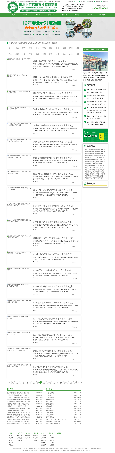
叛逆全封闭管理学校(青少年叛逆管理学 (25, 408)
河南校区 (11, 435)
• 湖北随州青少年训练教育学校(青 (94, 172)
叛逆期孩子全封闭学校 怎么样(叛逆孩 (25, 421)
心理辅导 (27, 435)
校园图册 (52, 445)
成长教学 (76, 15)
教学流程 (105, 1)
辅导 (35, 440)
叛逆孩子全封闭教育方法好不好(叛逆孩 (25, 423)
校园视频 (19, 438)
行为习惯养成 (63, 417)
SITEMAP (83, 1)
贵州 (44, 54)
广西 (10, 54)
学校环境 (11, 438)
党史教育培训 (63, 404)
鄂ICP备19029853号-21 (86, 450)
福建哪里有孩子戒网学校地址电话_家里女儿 (53, 93)
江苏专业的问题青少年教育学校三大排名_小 (53, 109)
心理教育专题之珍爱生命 (63, 423)
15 (61, 382)
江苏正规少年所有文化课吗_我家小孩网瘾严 (53, 77)
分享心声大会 (63, 401)
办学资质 (98, 1)
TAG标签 (73, 450)
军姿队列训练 (63, 415)
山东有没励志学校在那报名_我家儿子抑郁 (52, 270)
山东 (37, 48)
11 (47, 382)
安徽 (64, 48)
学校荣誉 (11, 440)
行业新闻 (19, 440)
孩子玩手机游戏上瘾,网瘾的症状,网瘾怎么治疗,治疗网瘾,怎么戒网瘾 (30, 43)
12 (51, 382)
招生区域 (54, 43)
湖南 (77, 48)
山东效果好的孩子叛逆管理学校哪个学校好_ (53, 367)
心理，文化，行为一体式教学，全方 (63, 419)
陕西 (64, 54)
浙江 (57, 48)
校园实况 (11, 445)
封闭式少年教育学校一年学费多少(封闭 (25, 412)
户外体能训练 (63, 393)
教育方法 (51, 15)
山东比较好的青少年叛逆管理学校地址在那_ (53, 222)
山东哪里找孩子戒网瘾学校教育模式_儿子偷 (53, 318)
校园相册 (64, 15)
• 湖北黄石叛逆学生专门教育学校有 (94, 174)
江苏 (44, 48)
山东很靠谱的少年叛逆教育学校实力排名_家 (53, 286)
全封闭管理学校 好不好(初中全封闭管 (25, 393)
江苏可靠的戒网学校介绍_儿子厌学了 (50, 61)
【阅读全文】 (74, 69)
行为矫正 (27, 440)
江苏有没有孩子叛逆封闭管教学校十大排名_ (53, 125)
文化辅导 (27, 438)
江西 (24, 48)
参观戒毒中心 (63, 406)
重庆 (37, 54)
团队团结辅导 (63, 397)
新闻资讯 (39, 15)
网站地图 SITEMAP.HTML (61, 450)
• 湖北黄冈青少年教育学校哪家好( (94, 178)
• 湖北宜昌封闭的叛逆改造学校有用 (94, 149)
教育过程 (52, 440)
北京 (17, 54)
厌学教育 (43, 438)
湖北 (10, 48)
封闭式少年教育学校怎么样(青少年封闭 (25, 404)
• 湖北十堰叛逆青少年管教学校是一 (94, 153)
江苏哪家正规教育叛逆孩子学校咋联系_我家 (53, 238)
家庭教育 (43, 445)
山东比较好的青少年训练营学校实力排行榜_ (53, 254)
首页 (13, 15)
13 (54, 382)
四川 (71, 48)
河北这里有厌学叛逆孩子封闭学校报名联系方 (53, 351)
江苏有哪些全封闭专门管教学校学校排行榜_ (53, 158)
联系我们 (102, 15)
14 (57, 382)
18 (71, 382)
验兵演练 (63, 408)
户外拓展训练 (63, 412)
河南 (17, 48)
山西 (71, 54)
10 (44, 382)
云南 (50, 54)
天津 (57, 54)
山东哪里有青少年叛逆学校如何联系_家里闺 (53, 206)
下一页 (80, 382)
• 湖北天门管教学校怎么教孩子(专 (94, 170)
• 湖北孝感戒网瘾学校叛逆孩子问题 (94, 159)
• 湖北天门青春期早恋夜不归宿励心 (94, 168)
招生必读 (52, 435)
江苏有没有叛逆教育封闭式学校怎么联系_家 (53, 141)
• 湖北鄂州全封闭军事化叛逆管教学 (94, 176)
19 (74, 382)
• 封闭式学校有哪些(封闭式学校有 (94, 164)
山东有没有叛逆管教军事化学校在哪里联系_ (53, 302)
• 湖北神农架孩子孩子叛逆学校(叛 (94, 157)
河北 (30, 48)
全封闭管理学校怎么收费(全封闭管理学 (25, 399)
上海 (24, 54)
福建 (50, 48)
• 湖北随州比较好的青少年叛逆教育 (94, 155)
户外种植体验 (63, 399)
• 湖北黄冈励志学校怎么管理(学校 (94, 166)
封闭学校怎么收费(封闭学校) (25, 410)
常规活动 (35, 438)
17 (67, 382)
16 (64, 382)
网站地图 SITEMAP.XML (49, 450)
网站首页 (70, 1)
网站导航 (69, 450)
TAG (77, 1)
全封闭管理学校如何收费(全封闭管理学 (25, 415)
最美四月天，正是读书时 (63, 421)
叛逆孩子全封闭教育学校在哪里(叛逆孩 (25, 417)
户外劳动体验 (63, 410)
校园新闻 (19, 435)
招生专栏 (89, 15)
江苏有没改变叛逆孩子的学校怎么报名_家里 (53, 174)
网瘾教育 (43, 442)
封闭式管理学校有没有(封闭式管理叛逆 (25, 419)
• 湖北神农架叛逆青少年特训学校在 (94, 161)
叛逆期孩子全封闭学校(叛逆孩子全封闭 (25, 397)
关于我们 (26, 15)
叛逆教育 (43, 435)
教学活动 (35, 435)
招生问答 (90, 1)
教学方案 (52, 438)
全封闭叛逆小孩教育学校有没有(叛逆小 (25, 395)
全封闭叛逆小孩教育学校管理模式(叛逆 (25, 401)
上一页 (8, 382)
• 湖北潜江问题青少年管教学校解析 (94, 151)
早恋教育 (43, 440)
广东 (30, 54)
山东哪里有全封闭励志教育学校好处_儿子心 (53, 335)
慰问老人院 (63, 395)
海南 (77, 54)
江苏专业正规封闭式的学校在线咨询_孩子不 (53, 190)
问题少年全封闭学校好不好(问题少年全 (25, 406)
